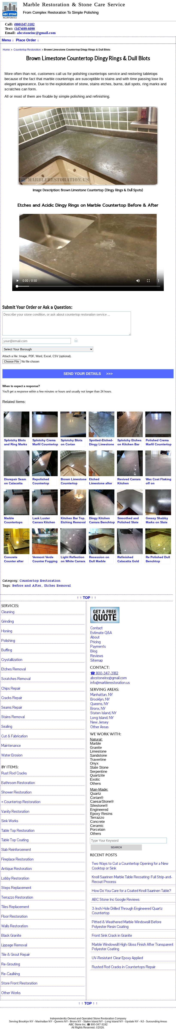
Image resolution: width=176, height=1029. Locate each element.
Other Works (11, 993)
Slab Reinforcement (16, 849)
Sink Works (9, 821)
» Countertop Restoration (20, 802)
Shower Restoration (16, 792)
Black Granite (11, 935)
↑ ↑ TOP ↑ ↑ (86, 598)
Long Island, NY (102, 717)
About (95, 637)
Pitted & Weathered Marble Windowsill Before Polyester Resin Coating (126, 924)
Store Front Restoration (19, 983)
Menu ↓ (8, 40)
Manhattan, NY (101, 694)
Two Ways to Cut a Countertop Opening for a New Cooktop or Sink (130, 866)
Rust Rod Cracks (14, 773)
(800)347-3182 (24, 24)
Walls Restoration (14, 926)
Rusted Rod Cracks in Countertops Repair (123, 967)
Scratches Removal (15, 679)
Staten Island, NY (103, 713)
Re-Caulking (10, 974)
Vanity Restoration (15, 811)
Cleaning (7, 612)
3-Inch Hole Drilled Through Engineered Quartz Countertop (127, 911)
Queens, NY (99, 703)
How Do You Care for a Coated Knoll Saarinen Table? (131, 891)
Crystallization (11, 660)
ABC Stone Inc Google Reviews (116, 899)
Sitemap (96, 660)
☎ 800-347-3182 (104, 673)
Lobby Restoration (15, 878)
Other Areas (99, 727)
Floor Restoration (14, 916)
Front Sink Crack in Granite (112, 935)
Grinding (7, 621)
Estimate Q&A (101, 632)
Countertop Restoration (40, 580)
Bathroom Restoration (18, 783)
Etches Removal (57, 585)
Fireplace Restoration (17, 859)
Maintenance (11, 745)
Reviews (96, 655)
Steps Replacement (16, 888)
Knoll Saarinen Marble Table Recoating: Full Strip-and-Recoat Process (132, 879)
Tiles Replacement (15, 907)
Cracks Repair (11, 698)
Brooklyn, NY (100, 699)
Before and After (26, 585)
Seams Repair (11, 707)
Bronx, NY (97, 708)
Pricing (95, 642)
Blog (93, 651)
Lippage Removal (14, 945)
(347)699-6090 (24, 28)
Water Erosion (12, 755)
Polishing (8, 640)
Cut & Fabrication (14, 736)
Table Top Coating (15, 840)
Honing (6, 631)
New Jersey (99, 722)
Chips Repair (10, 688)
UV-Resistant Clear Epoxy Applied (117, 958)
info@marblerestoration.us (110, 682)
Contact (96, 628)
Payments (98, 646)
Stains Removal (13, 717)
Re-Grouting (10, 964)
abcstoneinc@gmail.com (36, 33)
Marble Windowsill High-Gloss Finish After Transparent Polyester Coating (132, 947)
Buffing (6, 650)
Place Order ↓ (27, 40)
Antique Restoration (16, 868)
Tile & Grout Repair (15, 954)
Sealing (6, 726)
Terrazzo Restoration (17, 897)
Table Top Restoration (18, 830)
